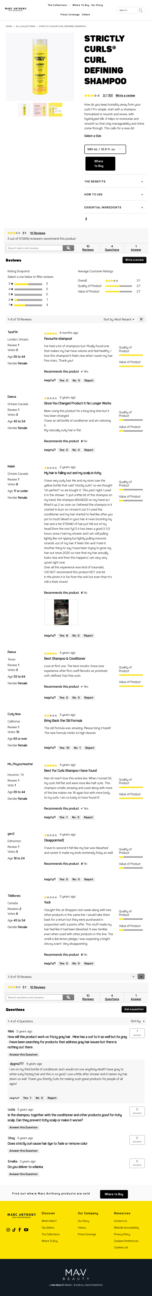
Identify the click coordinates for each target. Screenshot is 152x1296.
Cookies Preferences (126, 1241)
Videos (86, 14)
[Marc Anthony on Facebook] (20, 1230)
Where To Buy (50, 1241)
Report (89, 380)
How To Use (93, 194)
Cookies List (121, 1247)
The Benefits (95, 181)
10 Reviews (38, 233)
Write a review (125, 95)
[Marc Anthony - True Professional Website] (21, 10)
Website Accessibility (126, 1227)
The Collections (58, 5)
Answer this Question (23, 1054)
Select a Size (92, 136)
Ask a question (134, 1009)
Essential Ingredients (102, 207)
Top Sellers (48, 1227)
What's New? (49, 1221)
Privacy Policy (122, 1234)
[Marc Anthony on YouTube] (26, 1230)
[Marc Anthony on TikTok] (14, 1229)
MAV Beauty (58, 1285)
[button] (141, 976)
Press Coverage (70, 14)
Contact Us (120, 1221)
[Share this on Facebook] (86, 219)
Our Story (97, 5)
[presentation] (61, 612)
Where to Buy (81, 5)
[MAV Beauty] (76, 1274)
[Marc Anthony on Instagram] (8, 1230)
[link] (100, 95)
